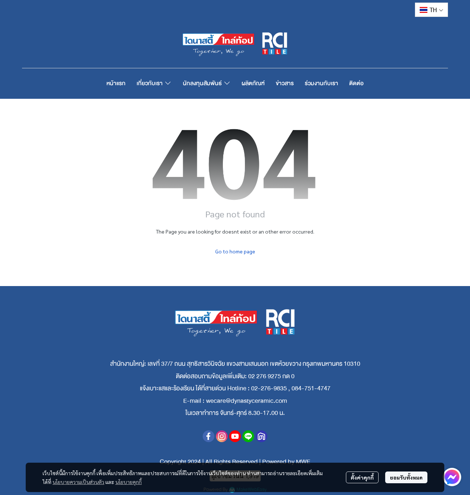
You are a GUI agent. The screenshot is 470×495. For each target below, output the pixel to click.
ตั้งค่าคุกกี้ (362, 477)
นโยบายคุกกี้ (128, 481)
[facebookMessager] (452, 477)
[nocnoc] (261, 436)
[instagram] (222, 436)
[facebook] (208, 436)
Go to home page (235, 251)
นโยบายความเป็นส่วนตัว (78, 481)
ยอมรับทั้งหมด (406, 477)
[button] (431, 10)
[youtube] (235, 436)
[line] (248, 436)
